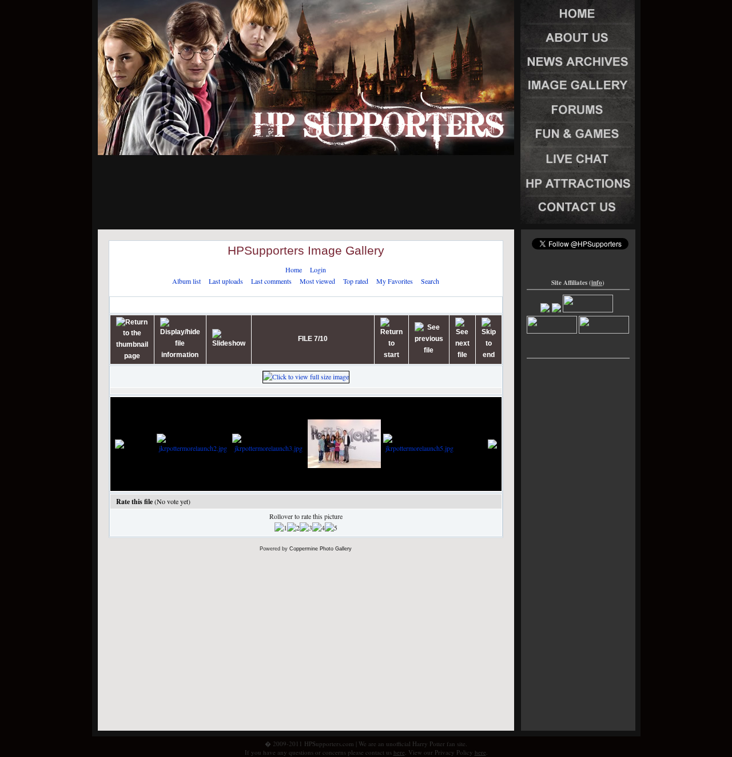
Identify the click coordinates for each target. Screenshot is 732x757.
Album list (186, 281)
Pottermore (209, 304)
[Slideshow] (228, 339)
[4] (318, 528)
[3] (306, 528)
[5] (331, 528)
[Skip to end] (489, 339)
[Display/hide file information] (180, 339)
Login (318, 269)
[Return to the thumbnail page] (132, 339)
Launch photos (259, 304)
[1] (280, 528)
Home (293, 269)
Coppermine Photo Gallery (320, 549)
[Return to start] (391, 339)
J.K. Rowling (163, 304)
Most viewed (317, 281)
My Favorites (394, 281)
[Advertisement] (306, 163)
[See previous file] (429, 339)
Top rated (355, 281)
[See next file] (462, 339)
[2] (293, 528)
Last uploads (226, 281)
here (399, 752)
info (596, 282)
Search (430, 281)
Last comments (271, 281)
